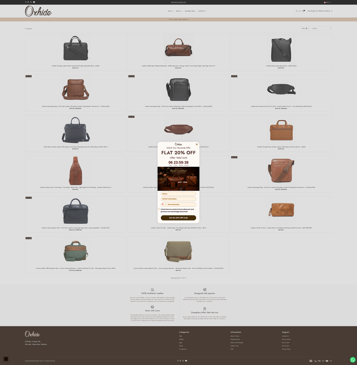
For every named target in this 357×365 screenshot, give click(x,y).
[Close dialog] (197, 144)
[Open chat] (6, 359)
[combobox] (164, 205)
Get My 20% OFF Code (178, 218)
